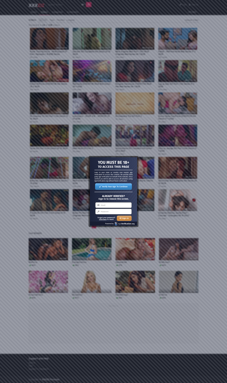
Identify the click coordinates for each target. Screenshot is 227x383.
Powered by (109, 224)
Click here (103, 219)
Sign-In (125, 218)
